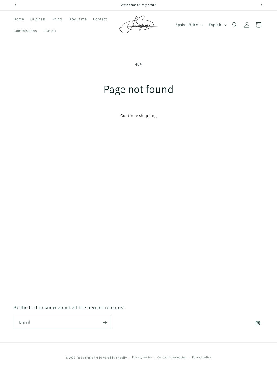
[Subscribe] (105, 322)
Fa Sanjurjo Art (87, 357)
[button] (235, 25)
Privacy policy (142, 357)
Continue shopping (138, 115)
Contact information (172, 357)
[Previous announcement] (15, 5)
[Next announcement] (262, 5)
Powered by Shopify (113, 357)
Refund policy (201, 357)
